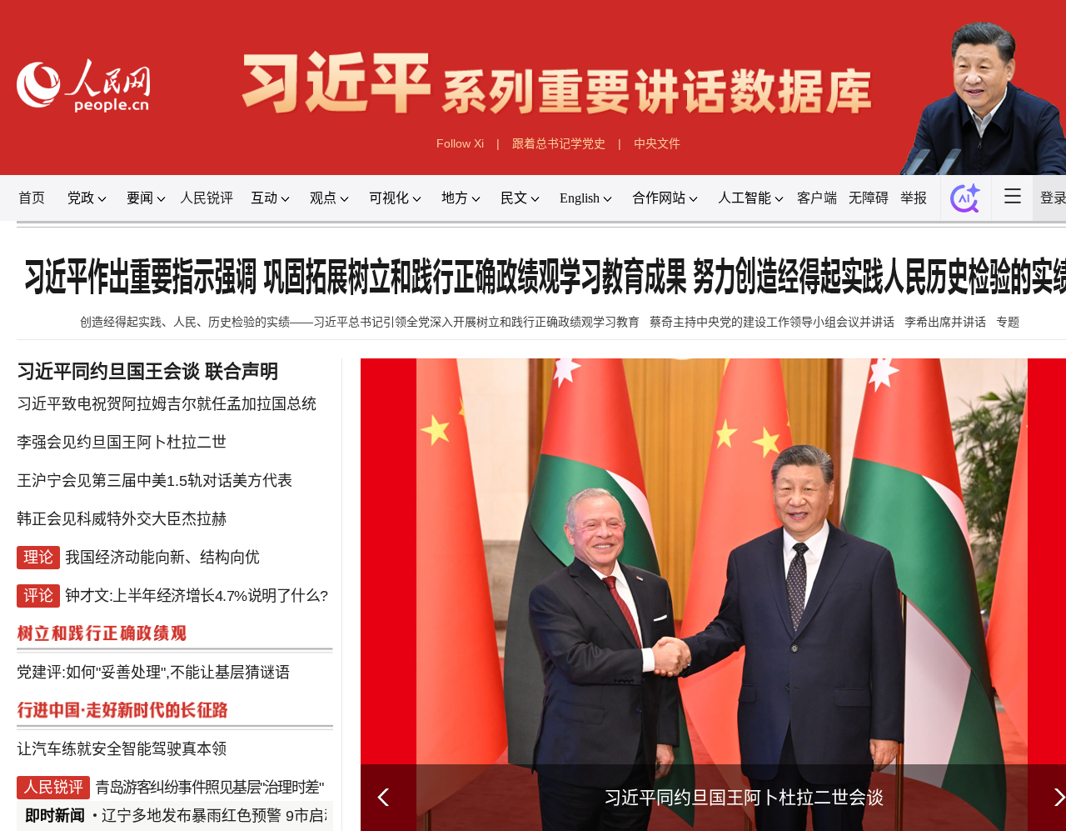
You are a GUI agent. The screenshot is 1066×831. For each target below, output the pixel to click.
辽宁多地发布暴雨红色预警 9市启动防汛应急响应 (265, 816)
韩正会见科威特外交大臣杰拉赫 (122, 519)
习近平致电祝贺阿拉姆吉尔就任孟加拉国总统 (166, 404)
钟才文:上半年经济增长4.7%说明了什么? (196, 596)
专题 (1007, 321)
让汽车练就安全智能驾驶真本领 (122, 749)
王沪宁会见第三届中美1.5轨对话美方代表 (154, 481)
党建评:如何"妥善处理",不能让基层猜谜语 (153, 672)
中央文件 (657, 143)
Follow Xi (460, 143)
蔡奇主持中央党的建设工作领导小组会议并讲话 (772, 321)
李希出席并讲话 (945, 321)
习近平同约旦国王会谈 (108, 371)
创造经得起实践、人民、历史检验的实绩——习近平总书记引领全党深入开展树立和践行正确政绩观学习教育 (360, 321)
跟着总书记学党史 (558, 143)
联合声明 (241, 371)
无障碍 (869, 198)
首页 (31, 198)
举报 (913, 198)
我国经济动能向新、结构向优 (162, 557)
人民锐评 (206, 198)
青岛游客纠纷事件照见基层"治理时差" (208, 787)
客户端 (817, 198)
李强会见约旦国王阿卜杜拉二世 (122, 442)
